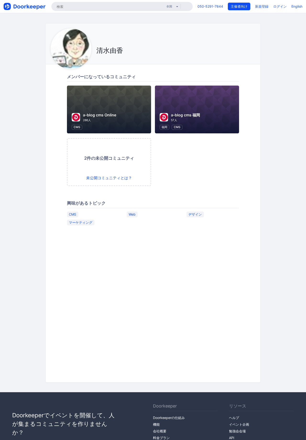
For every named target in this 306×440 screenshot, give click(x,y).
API (231, 438)
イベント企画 (239, 424)
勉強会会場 (237, 431)
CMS (77, 127)
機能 (156, 424)
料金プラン (161, 438)
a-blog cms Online (99, 115)
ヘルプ (234, 418)
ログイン (280, 6)
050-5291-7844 (210, 6)
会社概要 (159, 431)
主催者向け (239, 6)
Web (132, 214)
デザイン (195, 214)
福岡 (164, 127)
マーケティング (80, 222)
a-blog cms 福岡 (185, 115)
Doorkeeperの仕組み (169, 418)
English (296, 6)
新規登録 (261, 6)
